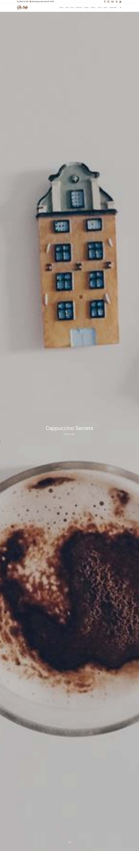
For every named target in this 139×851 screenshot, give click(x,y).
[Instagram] (108, 1)
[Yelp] (116, 1)
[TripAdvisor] (112, 1)
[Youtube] (120, 1)
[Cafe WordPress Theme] (22, 7)
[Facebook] (105, 1)
